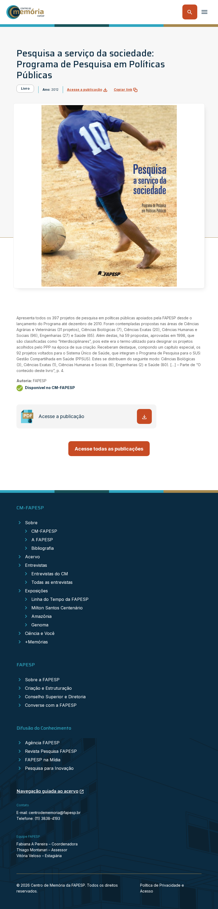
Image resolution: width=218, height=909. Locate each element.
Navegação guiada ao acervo (47, 791)
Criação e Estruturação (48, 688)
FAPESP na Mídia (42, 759)
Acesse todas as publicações (109, 449)
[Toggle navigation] (204, 12)
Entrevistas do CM (49, 573)
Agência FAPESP (42, 742)
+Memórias (36, 641)
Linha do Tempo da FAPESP (60, 599)
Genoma (39, 624)
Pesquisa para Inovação (49, 768)
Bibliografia (42, 548)
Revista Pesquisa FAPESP (51, 751)
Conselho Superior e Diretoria (55, 696)
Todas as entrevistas (52, 582)
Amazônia (41, 616)
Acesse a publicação (84, 90)
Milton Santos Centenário (57, 607)
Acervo (32, 556)
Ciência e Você (39, 633)
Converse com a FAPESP (51, 705)
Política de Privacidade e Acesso (162, 888)
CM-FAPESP (44, 531)
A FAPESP (42, 539)
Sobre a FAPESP (42, 679)
